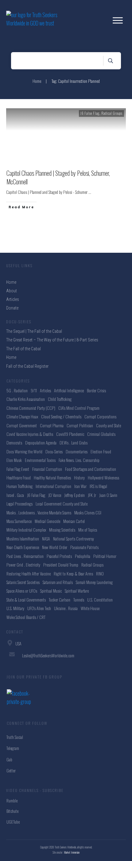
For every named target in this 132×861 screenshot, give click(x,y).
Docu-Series (54, 451)
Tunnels (78, 599)
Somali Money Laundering (94, 582)
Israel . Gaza (15, 495)
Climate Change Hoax (22, 416)
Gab (9, 759)
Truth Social (14, 737)
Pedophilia (82, 556)
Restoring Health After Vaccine (28, 573)
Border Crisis (96, 390)
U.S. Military (15, 608)
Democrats (14, 442)
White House (90, 608)
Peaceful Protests (59, 556)
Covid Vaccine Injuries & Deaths (29, 434)
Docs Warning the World (24, 451)
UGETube (13, 821)
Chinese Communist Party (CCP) (30, 408)
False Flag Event (17, 469)
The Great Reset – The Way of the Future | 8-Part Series (52, 339)
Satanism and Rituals (58, 582)
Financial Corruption (47, 469)
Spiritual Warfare (77, 590)
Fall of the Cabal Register (27, 366)
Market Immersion (72, 852)
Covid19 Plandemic (70, 434)
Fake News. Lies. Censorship (79, 460)
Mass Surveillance (19, 521)
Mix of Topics (87, 529)
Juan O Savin (108, 495)
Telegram (12, 748)
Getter (11, 770)
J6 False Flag (89, 113)
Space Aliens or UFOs (21, 590)
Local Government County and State (61, 503)
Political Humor (104, 556)
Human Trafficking (19, 486)
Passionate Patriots (84, 547)
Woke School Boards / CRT (25, 617)
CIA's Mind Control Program (78, 408)
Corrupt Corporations (100, 416)
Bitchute (12, 811)
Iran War (80, 486)
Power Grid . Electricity (23, 564)
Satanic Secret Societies (23, 582)
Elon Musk (14, 460)
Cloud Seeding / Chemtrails (61, 416)
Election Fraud (101, 451)
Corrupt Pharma (52, 425)
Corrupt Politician (80, 425)
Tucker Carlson (59, 599)
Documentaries (76, 451)
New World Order (54, 547)
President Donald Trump (60, 564)
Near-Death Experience (22, 547)
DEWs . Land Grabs (73, 442)
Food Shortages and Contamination (90, 469)
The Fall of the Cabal (23, 348)
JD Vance (54, 495)
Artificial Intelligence (69, 390)
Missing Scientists (62, 529)
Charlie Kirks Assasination (25, 399)
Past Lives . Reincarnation (25, 556)
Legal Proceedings (19, 503)
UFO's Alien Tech (39, 608)
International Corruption (53, 486)
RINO (100, 573)
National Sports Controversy (73, 538)
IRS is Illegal (98, 486)
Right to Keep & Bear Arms (73, 573)
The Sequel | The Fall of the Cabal (34, 331)
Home (11, 357)
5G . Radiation (17, 390)
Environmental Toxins (40, 460)
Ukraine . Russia (66, 608)
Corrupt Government (21, 425)
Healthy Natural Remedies (52, 477)
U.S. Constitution (100, 599)
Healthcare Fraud (18, 477)
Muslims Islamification (22, 538)
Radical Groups (111, 113)
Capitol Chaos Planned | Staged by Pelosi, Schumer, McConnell (58, 177)
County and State (108, 425)
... (89, 192)
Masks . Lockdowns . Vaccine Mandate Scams (38, 512)
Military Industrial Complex (26, 529)
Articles (45, 390)
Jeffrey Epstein (74, 495)
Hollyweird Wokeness (103, 477)
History (79, 477)
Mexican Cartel (74, 521)
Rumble (11, 800)
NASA (46, 538)
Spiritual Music (51, 590)
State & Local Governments (26, 599)
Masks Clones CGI (87, 512)
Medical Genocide (47, 521)
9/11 (34, 390)
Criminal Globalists (101, 434)
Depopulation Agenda (40, 442)
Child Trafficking (60, 399)
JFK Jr (92, 495)
